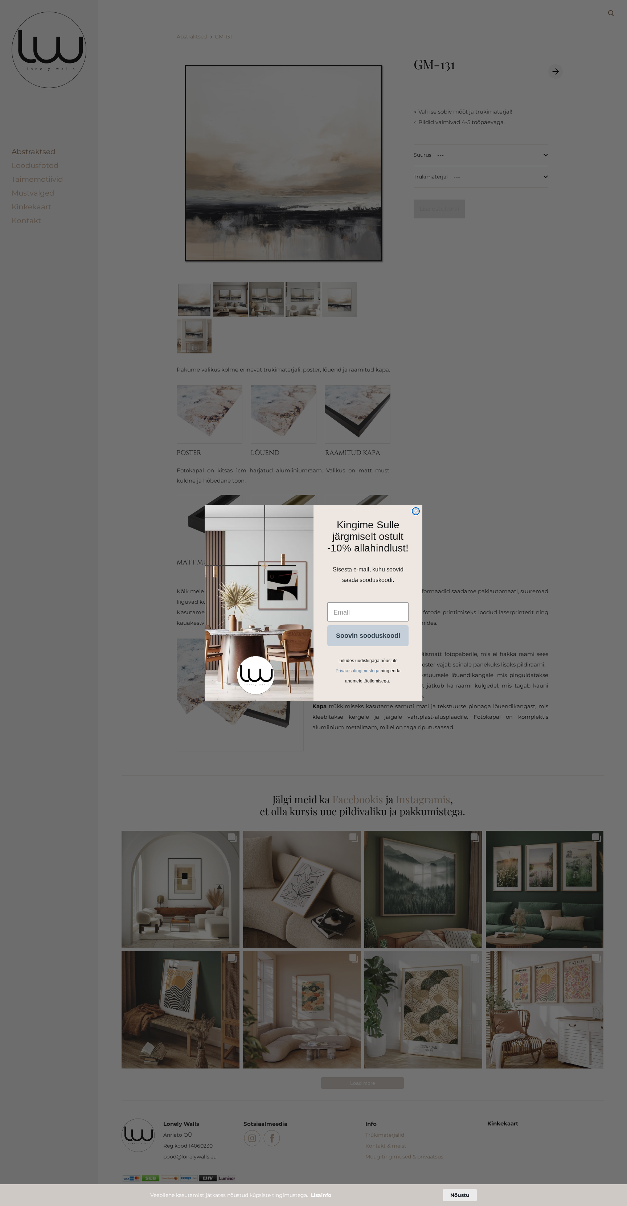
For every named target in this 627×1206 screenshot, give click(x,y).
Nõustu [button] (460, 1195)
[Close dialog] (415, 511)
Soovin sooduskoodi (368, 635)
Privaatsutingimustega (358, 670)
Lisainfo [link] (321, 1195)
